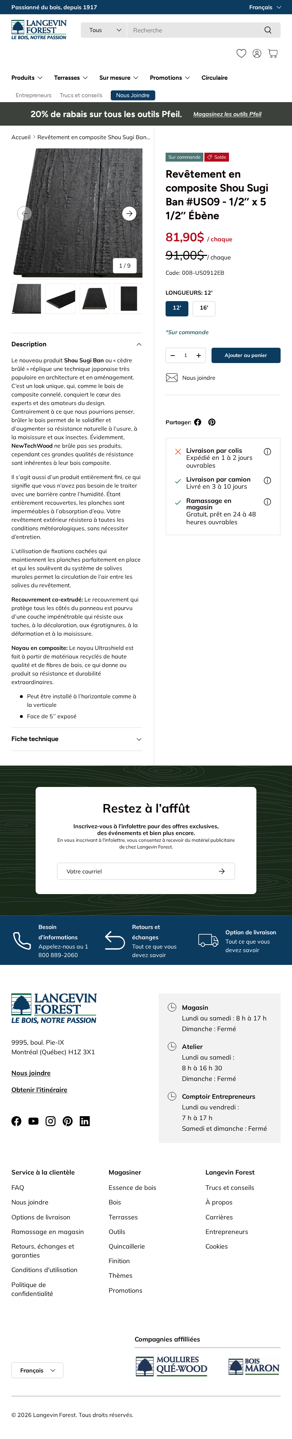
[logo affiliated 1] (172, 1366)
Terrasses (123, 1217)
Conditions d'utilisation (44, 1270)
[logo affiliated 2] (253, 1366)
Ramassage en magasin (47, 1232)
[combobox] (181, 30)
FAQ (17, 1187)
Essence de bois (132, 1187)
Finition (119, 1261)
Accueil (21, 137)
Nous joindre (31, 1073)
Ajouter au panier (246, 355)
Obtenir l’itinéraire (39, 1090)
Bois (115, 1202)
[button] (273, 53)
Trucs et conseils (81, 95)
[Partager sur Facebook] (198, 422)
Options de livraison (41, 1217)
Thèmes (120, 1275)
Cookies (216, 1246)
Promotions (125, 1290)
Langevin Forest (54, 1414)
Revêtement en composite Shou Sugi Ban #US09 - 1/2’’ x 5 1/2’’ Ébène (94, 137)
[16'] (204, 308)
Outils (117, 1232)
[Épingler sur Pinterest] (212, 422)
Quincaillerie (127, 1246)
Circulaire (215, 77)
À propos (219, 1202)
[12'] (177, 308)
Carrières (219, 1217)
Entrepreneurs (33, 95)
